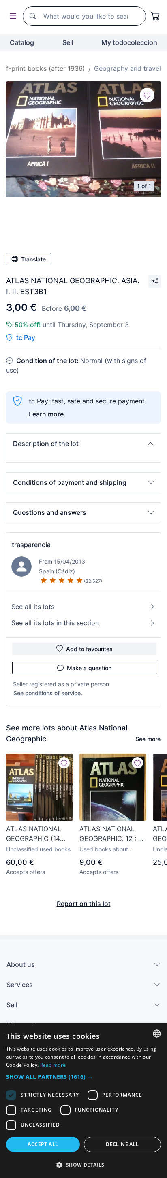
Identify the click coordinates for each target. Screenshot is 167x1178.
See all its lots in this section (55, 623)
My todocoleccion (129, 42)
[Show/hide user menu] (11, 16)
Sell (67, 42)
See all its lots (32, 607)
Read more (53, 1064)
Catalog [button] (22, 42)
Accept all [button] (43, 1144)
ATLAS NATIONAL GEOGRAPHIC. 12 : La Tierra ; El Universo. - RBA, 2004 (112, 834)
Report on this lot (84, 904)
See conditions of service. (47, 693)
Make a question (89, 667)
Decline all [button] (122, 1144)
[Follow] (147, 95)
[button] (83, 443)
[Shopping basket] (156, 16)
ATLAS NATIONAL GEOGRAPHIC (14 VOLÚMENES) (33, 834)
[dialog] (83, 1100)
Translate (33, 259)
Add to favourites (89, 648)
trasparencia (31, 545)
